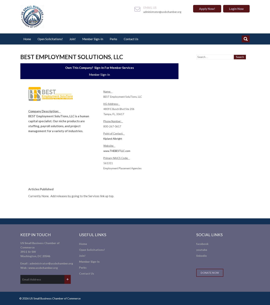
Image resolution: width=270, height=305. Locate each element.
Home (27, 39)
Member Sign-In (92, 39)
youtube (201, 249)
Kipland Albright (112, 138)
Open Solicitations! (50, 39)
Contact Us (131, 39)
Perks (113, 39)
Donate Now (210, 272)
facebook (202, 243)
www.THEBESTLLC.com (116, 150)
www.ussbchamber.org (43, 267)
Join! (72, 39)
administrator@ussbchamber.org (51, 263)
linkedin (201, 255)
